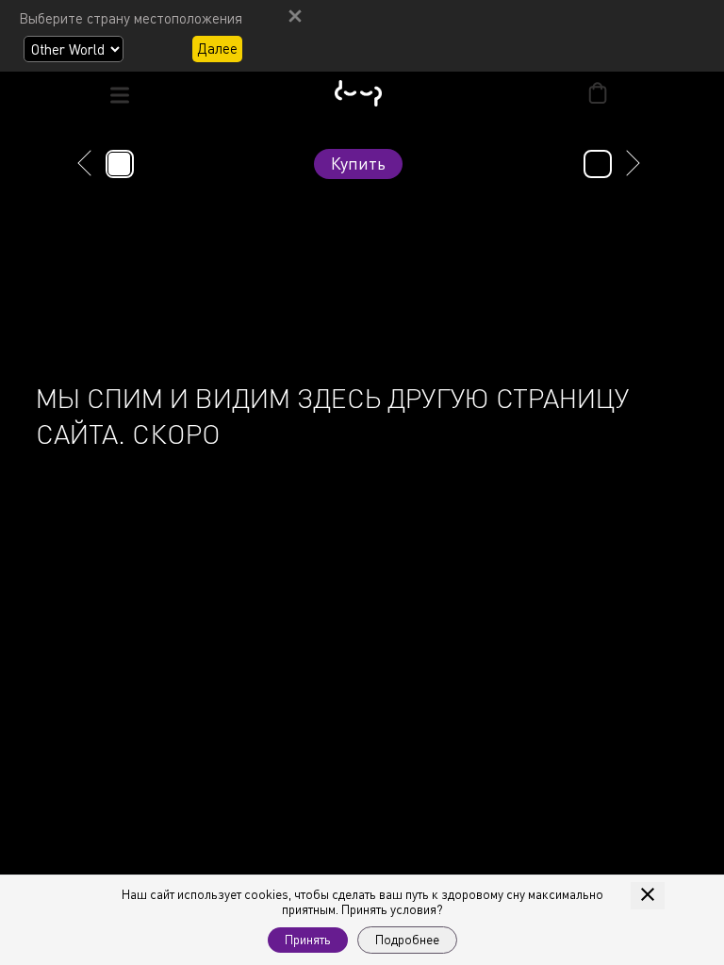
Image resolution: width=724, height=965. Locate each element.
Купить (358, 163)
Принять (308, 939)
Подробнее (407, 939)
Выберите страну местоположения (130, 17)
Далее (217, 48)
